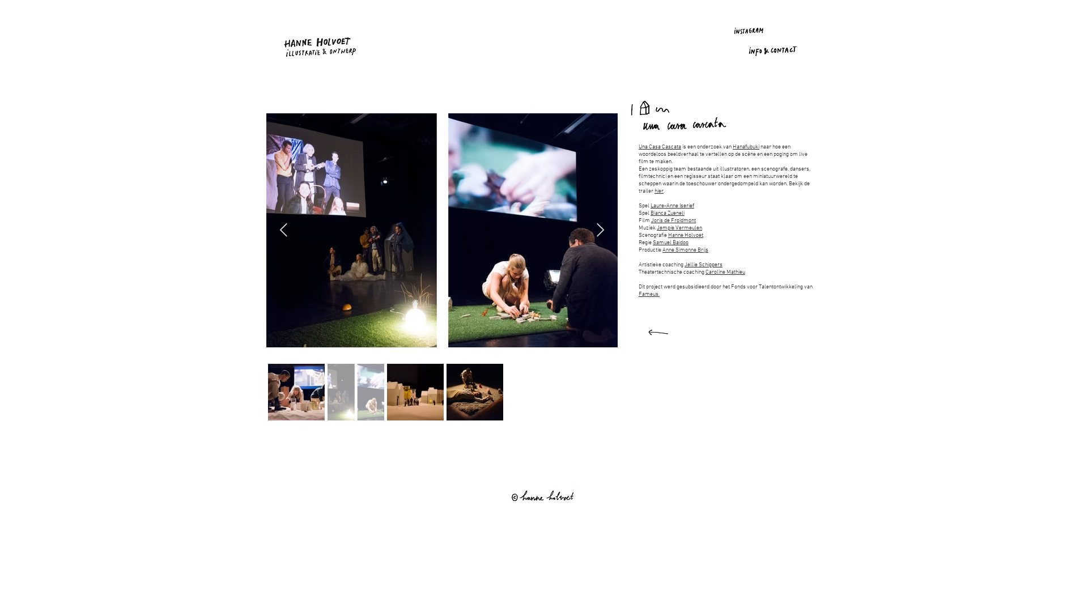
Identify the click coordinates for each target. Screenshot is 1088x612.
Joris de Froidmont (673, 220)
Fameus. (649, 294)
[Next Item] (600, 230)
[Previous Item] (283, 230)
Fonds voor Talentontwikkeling (767, 287)
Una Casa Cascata (660, 147)
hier (659, 191)
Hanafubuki (746, 147)
